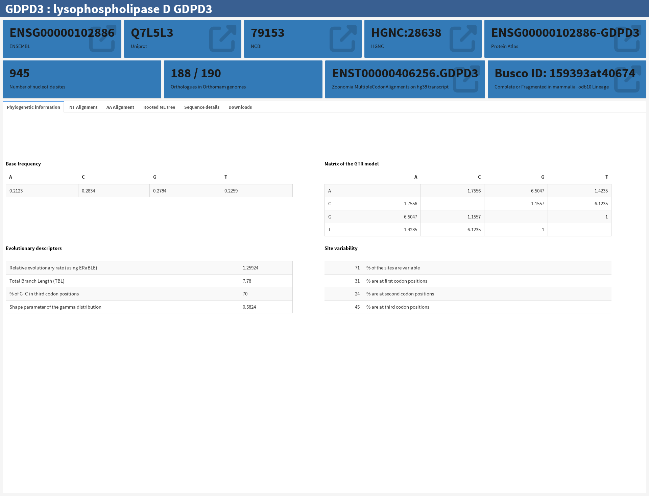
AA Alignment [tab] (120, 107)
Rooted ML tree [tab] (159, 107)
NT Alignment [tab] (83, 107)
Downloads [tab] (240, 107)
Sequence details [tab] (201, 107)
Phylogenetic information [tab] (33, 107)
